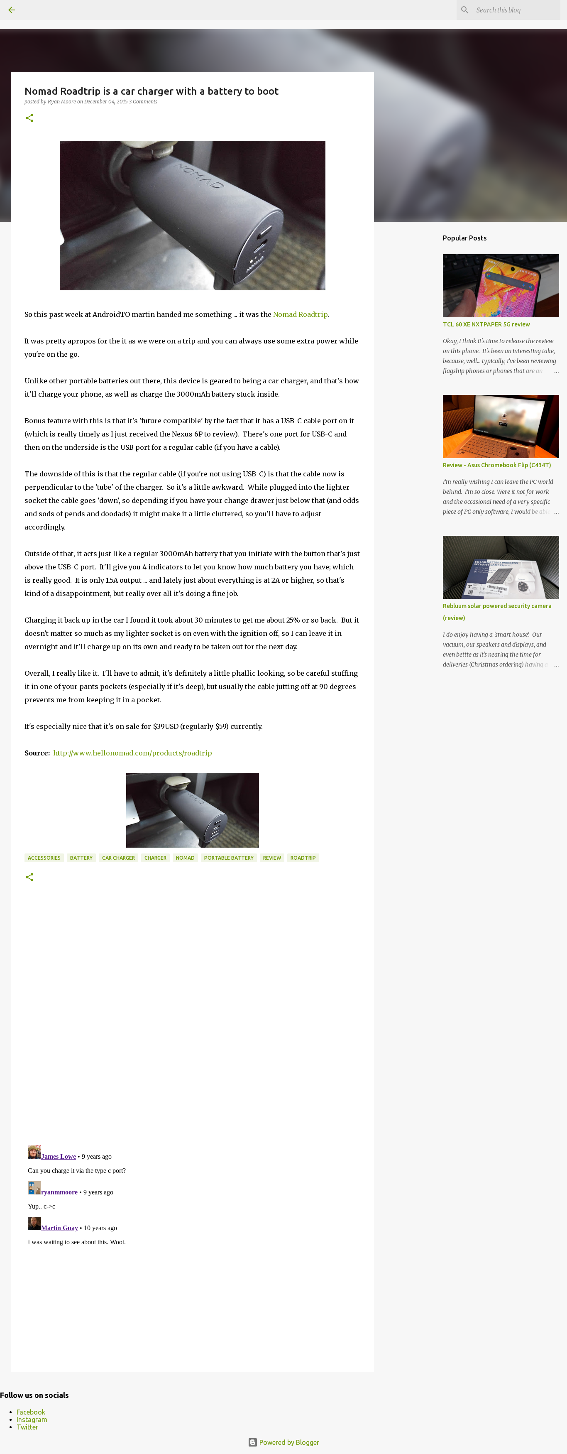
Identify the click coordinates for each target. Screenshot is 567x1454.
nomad (185, 858)
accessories (44, 858)
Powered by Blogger (288, 1442)
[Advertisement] (416, 358)
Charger (155, 858)
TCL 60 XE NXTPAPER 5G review (486, 324)
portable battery (229, 858)
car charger (118, 858)
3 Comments (143, 101)
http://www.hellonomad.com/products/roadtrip (132, 753)
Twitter (27, 1427)
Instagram (32, 1419)
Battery (81, 858)
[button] (29, 118)
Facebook (31, 1412)
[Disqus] (192, 1024)
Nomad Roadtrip (300, 314)
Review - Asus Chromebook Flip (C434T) (497, 465)
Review (272, 858)
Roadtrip (303, 858)
